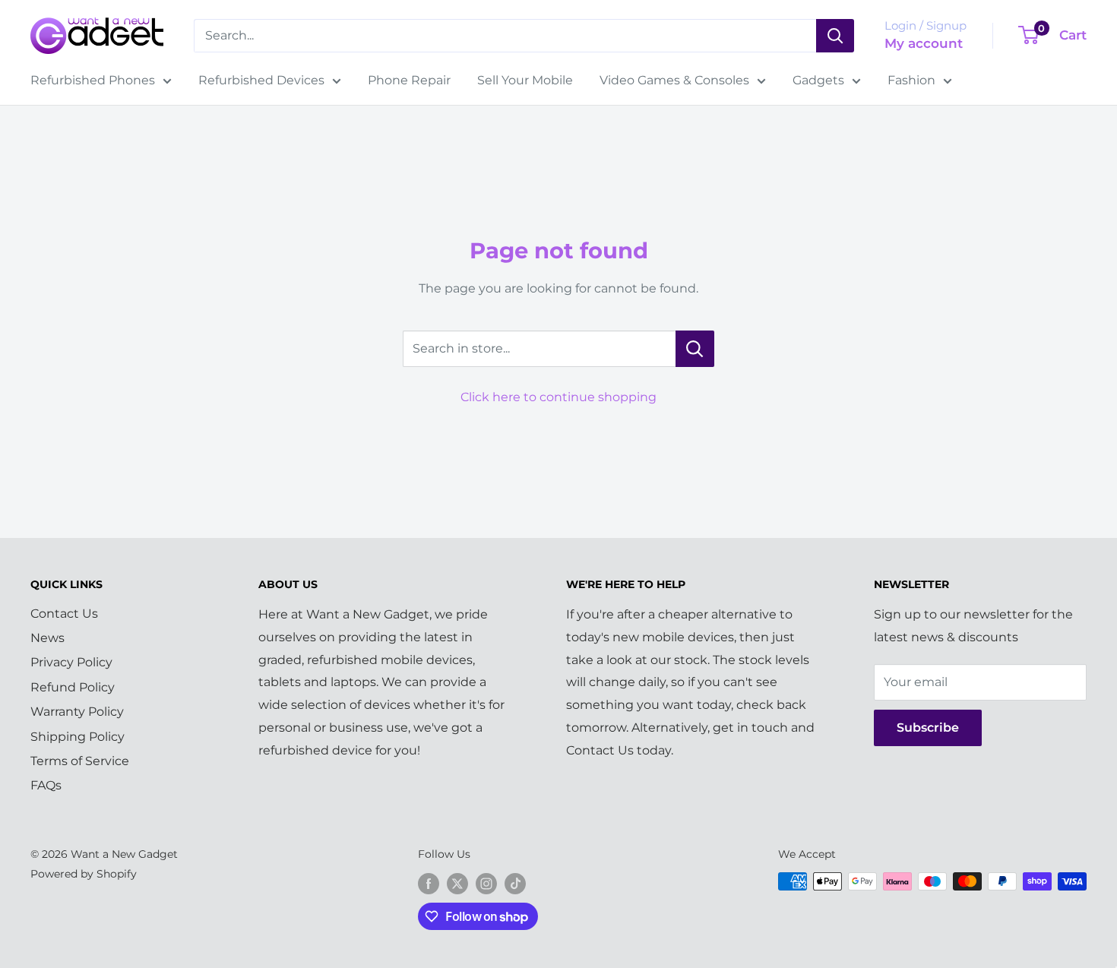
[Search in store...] (695, 349)
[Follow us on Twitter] (457, 883)
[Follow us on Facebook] (428, 883)
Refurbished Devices (261, 80)
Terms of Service (79, 761)
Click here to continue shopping (558, 397)
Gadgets (818, 80)
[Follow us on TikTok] (515, 883)
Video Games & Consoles (674, 80)
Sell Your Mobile (525, 80)
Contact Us (64, 613)
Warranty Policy (77, 711)
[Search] (835, 35)
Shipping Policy (77, 736)
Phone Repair (409, 80)
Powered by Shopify (83, 874)
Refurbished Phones (92, 80)
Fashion (911, 80)
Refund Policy (72, 687)
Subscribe (928, 727)
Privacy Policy (71, 662)
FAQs (46, 785)
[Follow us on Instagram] (486, 883)
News (47, 638)
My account (923, 43)
